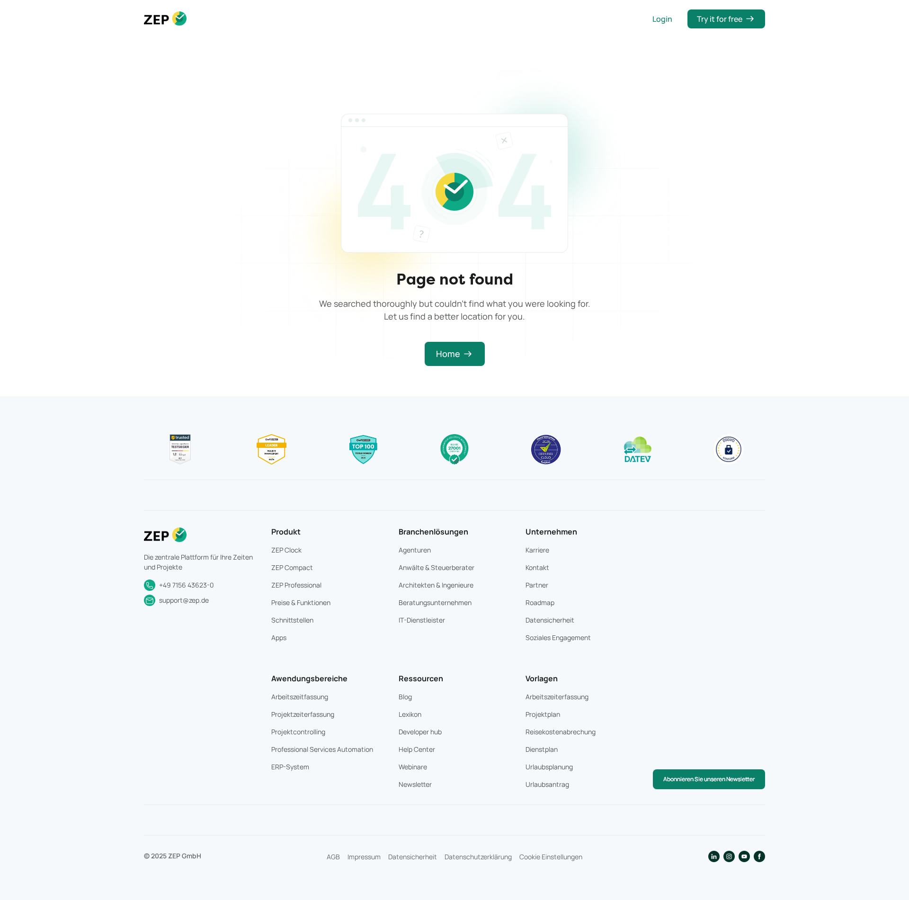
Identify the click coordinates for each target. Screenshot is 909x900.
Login (662, 19)
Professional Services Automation (322, 749)
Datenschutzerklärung (478, 856)
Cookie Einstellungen (550, 856)
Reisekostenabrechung (561, 731)
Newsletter (415, 784)
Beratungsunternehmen (435, 602)
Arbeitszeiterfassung (557, 696)
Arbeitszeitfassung (299, 696)
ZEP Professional (296, 584)
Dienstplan (542, 749)
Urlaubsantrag (547, 784)
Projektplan (543, 714)
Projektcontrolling (298, 731)
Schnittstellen (292, 619)
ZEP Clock (286, 549)
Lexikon (410, 714)
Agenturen (415, 549)
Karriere (537, 549)
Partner (537, 584)
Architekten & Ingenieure (436, 584)
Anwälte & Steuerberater (436, 567)
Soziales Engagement (558, 637)
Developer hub (420, 731)
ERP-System (290, 766)
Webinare (413, 766)
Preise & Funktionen (300, 602)
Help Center (417, 749)
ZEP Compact (292, 567)
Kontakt (537, 567)
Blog (405, 696)
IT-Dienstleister (422, 619)
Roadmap (540, 602)
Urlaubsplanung (549, 766)
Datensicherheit (550, 619)
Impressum (364, 856)
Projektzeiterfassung (302, 714)
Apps (278, 637)
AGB (333, 856)
